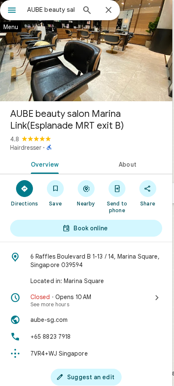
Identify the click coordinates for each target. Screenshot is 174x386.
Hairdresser (25, 147)
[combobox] (51, 10)
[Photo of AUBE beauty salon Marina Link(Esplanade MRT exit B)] (86, 50)
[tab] (43, 164)
